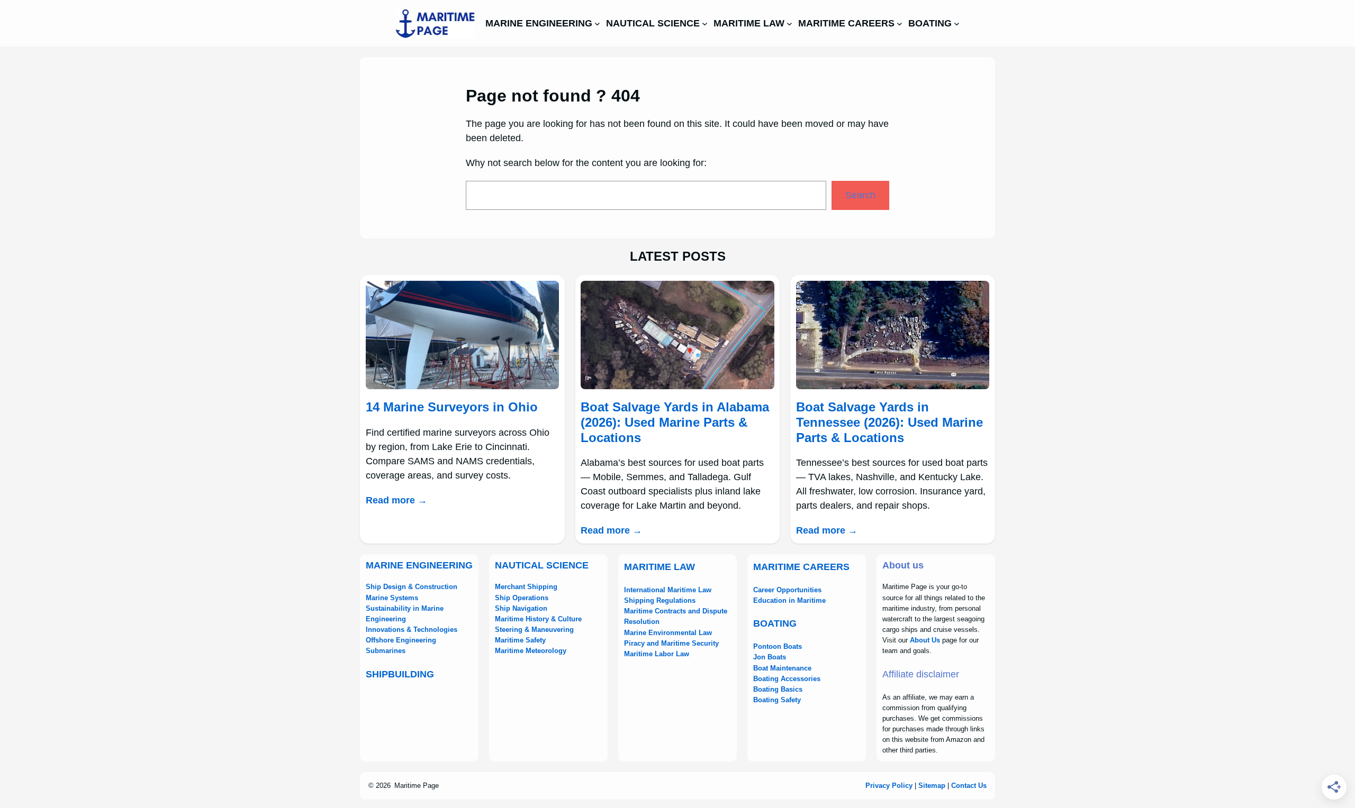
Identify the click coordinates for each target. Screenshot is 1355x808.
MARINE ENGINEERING (419, 565)
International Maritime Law (667, 590)
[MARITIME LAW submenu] (789, 23)
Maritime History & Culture (538, 619)
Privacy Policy (889, 785)
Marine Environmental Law (668, 633)
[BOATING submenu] (957, 23)
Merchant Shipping (526, 587)
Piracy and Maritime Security (671, 643)
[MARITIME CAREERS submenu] (899, 23)
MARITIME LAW (659, 567)
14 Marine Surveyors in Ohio (452, 407)
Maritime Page (416, 785)
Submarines (385, 651)
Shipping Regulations (659, 600)
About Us (925, 640)
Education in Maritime (789, 600)
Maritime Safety (520, 640)
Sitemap (931, 785)
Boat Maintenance (782, 668)
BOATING (775, 623)
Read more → (396, 500)
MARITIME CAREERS (801, 567)
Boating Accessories (786, 679)
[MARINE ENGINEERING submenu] (597, 23)
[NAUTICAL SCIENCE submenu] (705, 23)
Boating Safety (777, 700)
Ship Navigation (521, 608)
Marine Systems (392, 598)
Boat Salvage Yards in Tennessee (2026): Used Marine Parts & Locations (889, 422)
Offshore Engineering (401, 640)
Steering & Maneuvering (534, 629)
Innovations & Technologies (411, 629)
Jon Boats (769, 657)
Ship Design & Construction (411, 587)
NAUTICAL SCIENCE (542, 565)
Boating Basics (777, 689)
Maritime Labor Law (656, 654)
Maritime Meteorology (530, 651)
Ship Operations (521, 598)
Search (860, 195)
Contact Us (969, 785)
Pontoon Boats (777, 646)
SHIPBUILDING (400, 674)
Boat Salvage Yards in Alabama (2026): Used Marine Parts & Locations (675, 422)
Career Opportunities (787, 590)
